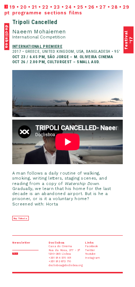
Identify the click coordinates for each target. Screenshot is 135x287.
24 (68, 7)
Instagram (117, 1)
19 (12, 7)
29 (126, 7)
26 (91, 7)
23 (57, 7)
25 (80, 7)
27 (102, 7)
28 (114, 7)
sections (55, 12)
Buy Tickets (20, 218)
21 (34, 7)
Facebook (128, 1)
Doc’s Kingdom (43, 1)
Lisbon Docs (18, 1)
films (75, 12)
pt (7, 12)
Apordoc (6, 1)
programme (27, 12)
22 (45, 7)
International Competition (39, 37)
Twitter (108, 1)
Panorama (30, 1)
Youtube (99, 1)
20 (23, 7)
